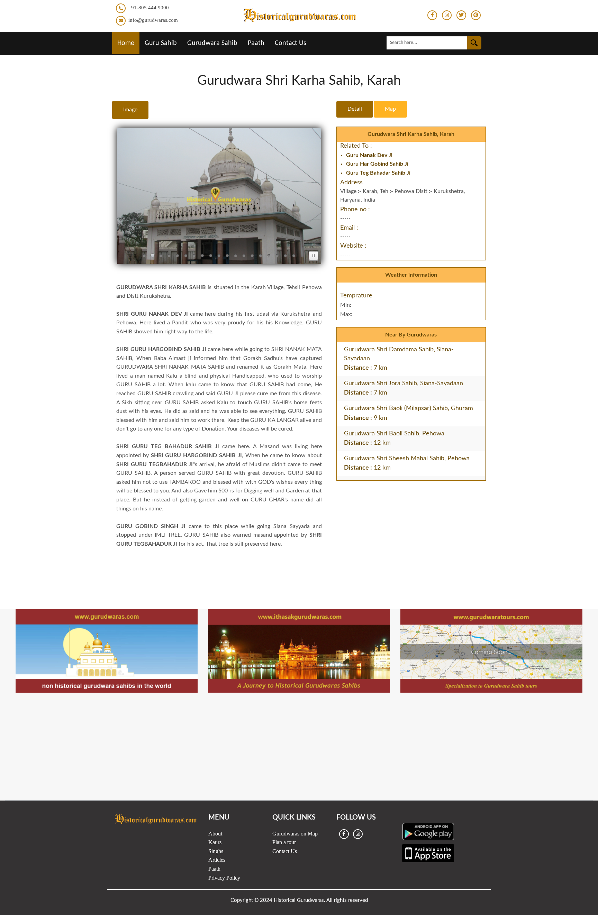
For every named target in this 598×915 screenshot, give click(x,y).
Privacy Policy (224, 878)
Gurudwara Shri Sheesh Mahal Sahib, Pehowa (407, 458)
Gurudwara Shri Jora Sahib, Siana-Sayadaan (403, 383)
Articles (216, 860)
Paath (256, 43)
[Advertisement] (299, 565)
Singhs (215, 851)
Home (125, 43)
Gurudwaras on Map (295, 834)
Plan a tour (284, 842)
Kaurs (214, 842)
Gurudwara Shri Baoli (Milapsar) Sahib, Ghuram (408, 408)
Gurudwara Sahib (212, 43)
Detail (354, 109)
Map (390, 109)
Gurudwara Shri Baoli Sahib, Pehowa (394, 434)
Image (130, 109)
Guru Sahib (161, 43)
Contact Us (290, 43)
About (215, 834)
